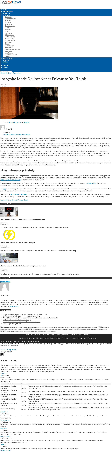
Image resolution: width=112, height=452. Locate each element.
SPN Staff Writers (5, 224)
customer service (55, 327)
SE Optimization (10, 40)
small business (90, 329)
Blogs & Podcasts (10, 19)
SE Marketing (9, 38)
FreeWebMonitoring (90, 338)
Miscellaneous (9, 35)
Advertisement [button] (5, 436)
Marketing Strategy (44, 329)
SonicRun (65, 338)
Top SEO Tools (55, 335)
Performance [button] (4, 420)
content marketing (40, 327)
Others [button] (2, 444)
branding (25, 327)
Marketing (8, 33)
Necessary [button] (3, 373)
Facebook (8, 28)
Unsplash (27, 122)
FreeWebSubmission (75, 338)
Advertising (8, 17)
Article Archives (8, 11)
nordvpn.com (14, 306)
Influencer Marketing (3, 329)
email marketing (85, 327)
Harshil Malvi (4, 270)
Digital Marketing (69, 327)
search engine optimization (66, 329)
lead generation (14, 329)
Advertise (6, 60)
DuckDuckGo (91, 183)
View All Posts (5, 282)
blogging (20, 327)
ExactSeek (22, 338)
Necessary (5, 375)
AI (1, 327)
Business (8, 22)
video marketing (32, 331)
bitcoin (17, 327)
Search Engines (10, 37)
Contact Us (73, 335)
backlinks (14, 327)
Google (7, 31)
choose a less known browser (10, 180)
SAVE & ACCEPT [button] (5, 450)
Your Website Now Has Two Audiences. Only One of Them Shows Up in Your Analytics (30, 318)
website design (49, 331)
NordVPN (9, 129)
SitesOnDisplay (50, 338)
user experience (26, 331)
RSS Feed (5, 62)
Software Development (11, 331)
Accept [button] (14, 350)
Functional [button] (4, 412)
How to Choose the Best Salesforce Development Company (23, 266)
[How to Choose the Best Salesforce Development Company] (9, 262)
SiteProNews (31, 338)
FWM (100, 327)
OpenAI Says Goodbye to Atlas (12, 324)
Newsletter (6, 13)
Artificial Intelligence (7, 327)
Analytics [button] (3, 428)
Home (5, 10)
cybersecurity (61, 327)
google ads (107, 327)
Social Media (9, 47)
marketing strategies (36, 329)
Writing (7, 56)
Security (7, 44)
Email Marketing (10, 26)
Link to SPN (45, 335)
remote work (57, 329)
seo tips (84, 329)
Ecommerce (8, 24)
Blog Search (40, 338)
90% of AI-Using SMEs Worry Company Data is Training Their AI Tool (25, 314)
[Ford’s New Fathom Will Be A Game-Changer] (9, 239)
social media (96, 329)
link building (20, 329)
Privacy (80, 335)
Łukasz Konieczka (15, 122)
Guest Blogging (8, 58)
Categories (6, 15)
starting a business (19, 331)
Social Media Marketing (12, 49)
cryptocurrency (48, 327)
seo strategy (81, 329)
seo (78, 329)
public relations (51, 329)
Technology (8, 51)
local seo (24, 329)
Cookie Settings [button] (6, 350)
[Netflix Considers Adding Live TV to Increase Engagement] (9, 216)
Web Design (9, 53)
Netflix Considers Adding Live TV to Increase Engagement (22, 219)
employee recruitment (93, 327)
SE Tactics (8, 42)
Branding (8, 20)
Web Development (11, 55)
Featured (8, 29)
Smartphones (9, 46)
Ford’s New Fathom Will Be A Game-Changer (17, 243)
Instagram (10, 329)
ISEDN (58, 338)
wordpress (54, 331)
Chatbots (33, 327)
